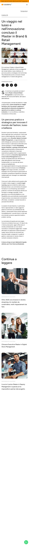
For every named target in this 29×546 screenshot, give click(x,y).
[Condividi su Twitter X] (7, 85)
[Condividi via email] (15, 85)
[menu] (27, 4)
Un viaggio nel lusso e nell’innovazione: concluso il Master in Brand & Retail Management (14, 32)
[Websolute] (7, 4)
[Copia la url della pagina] (3, 85)
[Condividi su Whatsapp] (11, 85)
